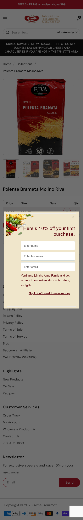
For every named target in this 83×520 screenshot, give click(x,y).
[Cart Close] (73, 217)
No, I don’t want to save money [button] (49, 293)
